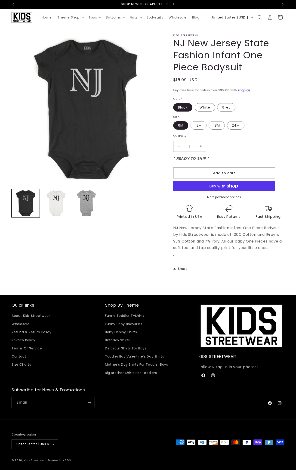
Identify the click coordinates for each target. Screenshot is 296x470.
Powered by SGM (59, 460)
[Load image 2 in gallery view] (56, 203)
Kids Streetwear (35, 460)
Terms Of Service (27, 348)
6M (180, 125)
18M (216, 125)
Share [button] (183, 268)
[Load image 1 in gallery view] (26, 203)
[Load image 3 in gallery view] (87, 203)
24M (236, 125)
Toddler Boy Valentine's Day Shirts (134, 356)
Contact (19, 356)
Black (183, 107)
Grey (226, 107)
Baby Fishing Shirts (121, 332)
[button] (70, 17)
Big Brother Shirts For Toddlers (131, 372)
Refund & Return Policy (31, 332)
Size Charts (21, 364)
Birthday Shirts (117, 340)
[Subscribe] (89, 402)
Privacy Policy (23, 340)
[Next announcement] (283, 4)
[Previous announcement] (13, 4)
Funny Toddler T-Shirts (125, 315)
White (205, 107)
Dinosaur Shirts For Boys (125, 348)
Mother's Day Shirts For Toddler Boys (136, 364)
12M (198, 125)
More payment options (224, 197)
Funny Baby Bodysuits (123, 324)
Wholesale (20, 324)
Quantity (179, 136)
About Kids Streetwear (31, 315)
